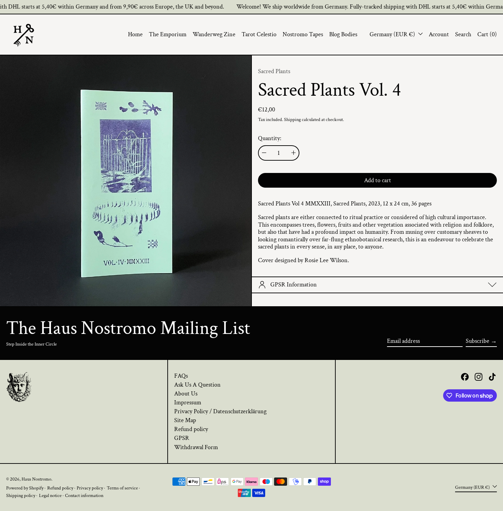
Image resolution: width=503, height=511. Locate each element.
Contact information (84, 495)
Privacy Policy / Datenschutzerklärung (220, 411)
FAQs (181, 376)
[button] (463, 34)
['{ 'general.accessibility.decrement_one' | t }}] (264, 152)
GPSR (181, 438)
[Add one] (293, 152)
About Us (185, 394)
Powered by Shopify (24, 488)
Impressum (187, 402)
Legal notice (50, 495)
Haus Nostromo (36, 479)
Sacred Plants (274, 71)
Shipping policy (20, 495)
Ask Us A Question (197, 385)
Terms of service (122, 488)
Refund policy (191, 429)
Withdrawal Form (196, 447)
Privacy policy (90, 488)
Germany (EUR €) (393, 34)
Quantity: (269, 138)
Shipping (292, 119)
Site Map (185, 420)
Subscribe (477, 341)
